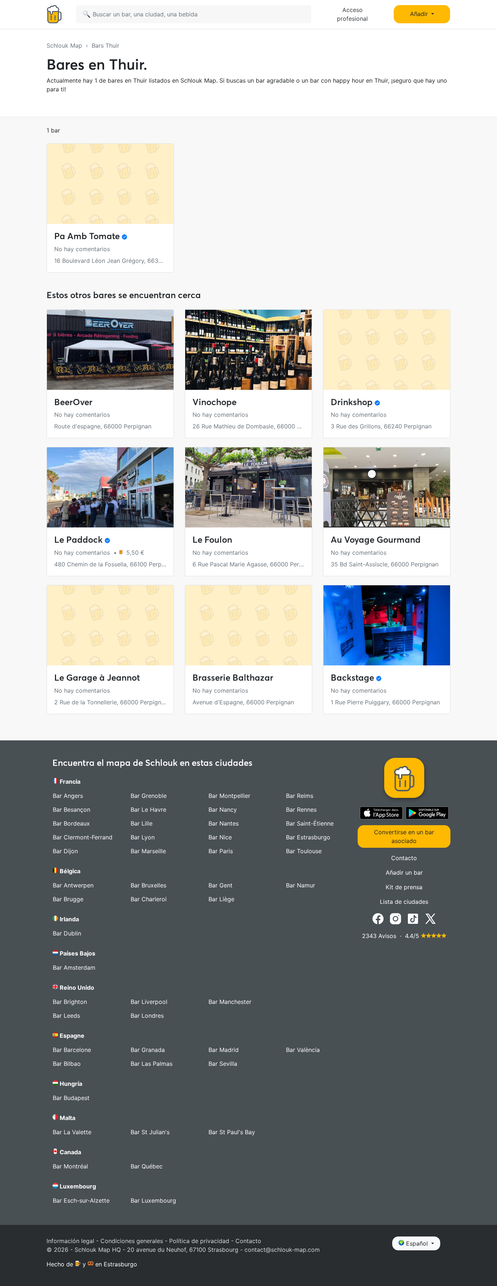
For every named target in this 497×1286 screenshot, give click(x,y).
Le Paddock (78, 539)
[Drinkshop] (386, 350)
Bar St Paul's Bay (231, 1132)
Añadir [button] (420, 13)
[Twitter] (430, 918)
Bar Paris (220, 851)
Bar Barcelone (72, 1049)
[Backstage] (386, 625)
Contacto (404, 858)
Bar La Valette (72, 1132)
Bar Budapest (71, 1097)
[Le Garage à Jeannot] (110, 625)
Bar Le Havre (148, 809)
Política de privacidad (199, 1241)
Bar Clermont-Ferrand (82, 837)
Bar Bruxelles (148, 885)
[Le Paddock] (110, 487)
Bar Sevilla (222, 1063)
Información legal (70, 1241)
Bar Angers (68, 795)
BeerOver (73, 402)
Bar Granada (148, 1049)
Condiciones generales (131, 1241)
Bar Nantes (223, 823)
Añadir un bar (404, 872)
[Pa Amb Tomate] (110, 184)
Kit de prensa (404, 887)
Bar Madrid (223, 1049)
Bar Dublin (67, 933)
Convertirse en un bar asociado (404, 836)
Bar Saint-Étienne (310, 823)
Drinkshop (352, 402)
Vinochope (214, 402)
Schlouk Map (64, 45)
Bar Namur (300, 885)
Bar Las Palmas (151, 1063)
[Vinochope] (248, 350)
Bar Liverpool (149, 1001)
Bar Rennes (301, 809)
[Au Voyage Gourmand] (386, 487)
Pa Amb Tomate (87, 236)
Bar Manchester (229, 1001)
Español (417, 1243)
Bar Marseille (148, 851)
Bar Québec (147, 1166)
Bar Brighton (70, 1001)
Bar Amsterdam (74, 967)
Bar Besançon (71, 809)
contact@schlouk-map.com (282, 1249)
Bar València (303, 1049)
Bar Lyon (143, 837)
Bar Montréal (70, 1166)
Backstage (352, 677)
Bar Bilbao (67, 1063)
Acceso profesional (352, 14)
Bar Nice (220, 837)
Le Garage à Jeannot (97, 677)
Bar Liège (221, 899)
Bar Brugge (68, 899)
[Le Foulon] (248, 487)
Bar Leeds (66, 1015)
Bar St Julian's (150, 1132)
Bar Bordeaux (71, 823)
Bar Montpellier (229, 795)
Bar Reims (299, 795)
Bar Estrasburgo (308, 837)
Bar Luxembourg (153, 1200)
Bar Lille (141, 823)
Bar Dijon (65, 851)
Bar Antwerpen (73, 885)
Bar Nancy (222, 809)
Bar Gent (220, 885)
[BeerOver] (110, 350)
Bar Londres (147, 1015)
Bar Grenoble (149, 795)
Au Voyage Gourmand (376, 539)
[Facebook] (378, 918)
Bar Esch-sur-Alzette (81, 1200)
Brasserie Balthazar (232, 677)
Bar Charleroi (149, 899)
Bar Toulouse (304, 851)
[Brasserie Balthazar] (248, 625)
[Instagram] (395, 918)
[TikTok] (413, 918)
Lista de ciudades (404, 901)
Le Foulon (212, 539)
